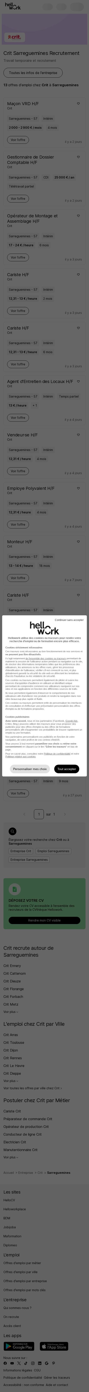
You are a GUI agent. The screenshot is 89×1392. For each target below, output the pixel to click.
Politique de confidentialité (57, 753)
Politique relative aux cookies (20, 756)
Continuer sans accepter (69, 620)
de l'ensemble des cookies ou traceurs (45, 658)
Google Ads (71, 721)
